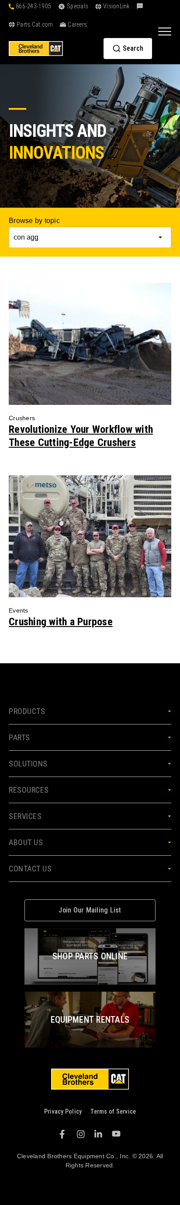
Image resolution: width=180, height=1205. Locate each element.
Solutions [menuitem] (28, 763)
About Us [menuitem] (26, 842)
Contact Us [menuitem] (30, 868)
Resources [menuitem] (29, 789)
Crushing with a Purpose (61, 622)
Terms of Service (113, 1111)
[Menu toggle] (164, 31)
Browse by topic (34, 220)
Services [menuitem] (25, 816)
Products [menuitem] (27, 711)
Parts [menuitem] (19, 737)
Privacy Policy (63, 1111)
